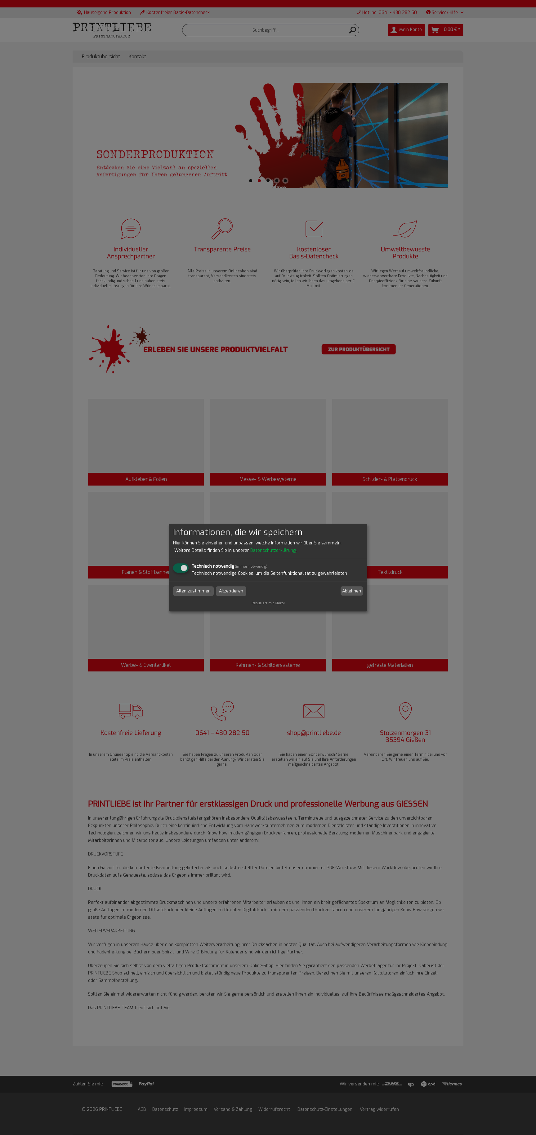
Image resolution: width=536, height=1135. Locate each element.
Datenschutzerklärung (273, 550)
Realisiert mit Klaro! (268, 603)
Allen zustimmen (193, 591)
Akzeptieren (231, 591)
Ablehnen (351, 591)
